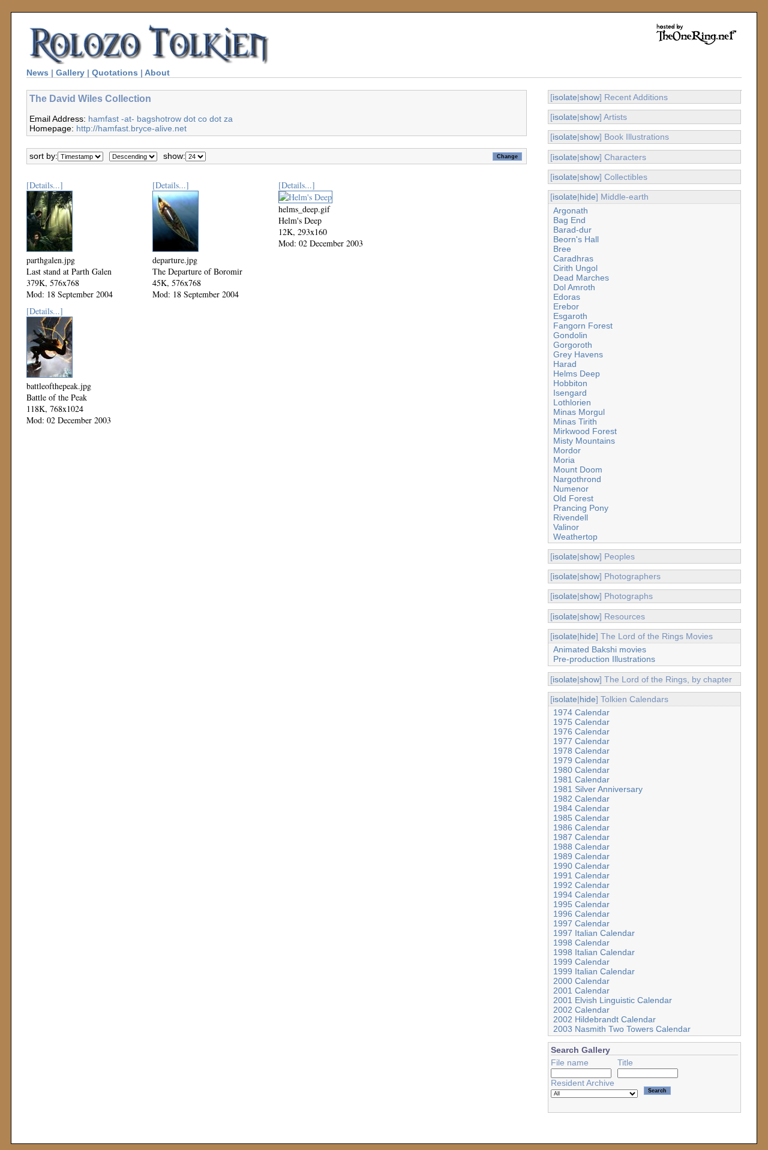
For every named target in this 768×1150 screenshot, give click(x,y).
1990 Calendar (581, 866)
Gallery (70, 72)
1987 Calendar (581, 837)
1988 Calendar (581, 846)
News (37, 72)
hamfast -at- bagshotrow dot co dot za (160, 119)
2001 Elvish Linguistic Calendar (612, 1000)
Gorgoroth (572, 345)
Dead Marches (581, 277)
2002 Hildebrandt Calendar (604, 1019)
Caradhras (573, 258)
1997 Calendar (581, 923)
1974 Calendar (581, 712)
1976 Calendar (581, 731)
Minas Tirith (575, 421)
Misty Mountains (584, 440)
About (157, 72)
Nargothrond (577, 479)
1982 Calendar (581, 798)
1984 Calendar (581, 808)
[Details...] (44, 185)
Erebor (566, 306)
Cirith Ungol (575, 268)
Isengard (570, 393)
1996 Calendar (581, 914)
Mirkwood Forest (585, 431)
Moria (564, 460)
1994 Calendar (581, 894)
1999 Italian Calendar (594, 971)
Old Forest (573, 498)
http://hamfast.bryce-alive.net (131, 128)
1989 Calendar (581, 856)
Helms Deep (576, 373)
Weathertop (575, 536)
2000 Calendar (581, 981)
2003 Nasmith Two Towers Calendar (622, 1029)
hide (588, 196)
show (589, 97)
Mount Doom (577, 469)
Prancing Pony (580, 508)
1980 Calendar (581, 770)
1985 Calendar (581, 818)
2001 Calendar (581, 990)
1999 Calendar (581, 962)
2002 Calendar (581, 1009)
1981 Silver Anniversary (598, 789)
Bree (562, 249)
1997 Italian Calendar (594, 933)
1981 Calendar (581, 779)
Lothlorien (572, 402)
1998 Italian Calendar (594, 952)
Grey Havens (578, 354)
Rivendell (570, 517)
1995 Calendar (581, 904)
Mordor (567, 450)
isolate (565, 97)
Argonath (570, 210)
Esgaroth (570, 316)
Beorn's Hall (576, 239)
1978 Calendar (581, 750)
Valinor (566, 527)
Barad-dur (572, 229)
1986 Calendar (581, 827)
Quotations (115, 72)
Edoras (566, 297)
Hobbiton (570, 383)
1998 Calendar (581, 942)
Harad (565, 364)
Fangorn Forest (583, 325)
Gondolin (570, 335)
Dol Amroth (574, 287)
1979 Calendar (581, 760)
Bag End (569, 220)
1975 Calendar (581, 722)
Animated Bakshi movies (599, 649)
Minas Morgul (579, 412)
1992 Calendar (581, 885)
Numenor (571, 488)
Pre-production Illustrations (604, 659)
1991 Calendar (581, 875)
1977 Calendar (581, 741)
